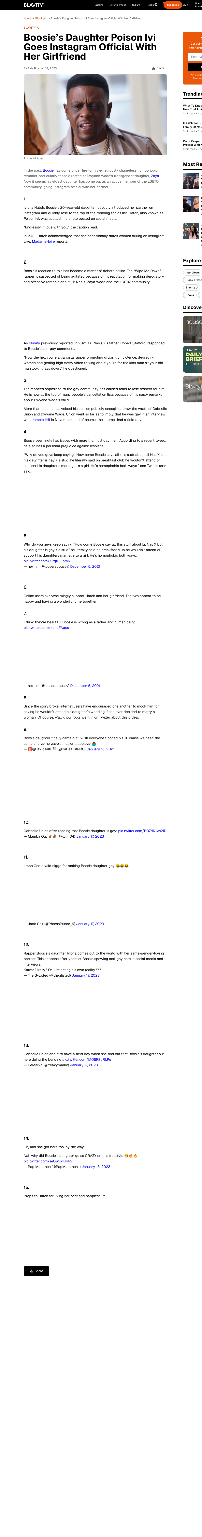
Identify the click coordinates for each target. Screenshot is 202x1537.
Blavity (34, 343)
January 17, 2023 (90, 836)
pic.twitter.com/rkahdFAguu (46, 627)
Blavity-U (41, 18)
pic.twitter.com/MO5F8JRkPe (86, 1059)
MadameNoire (43, 241)
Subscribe (173, 5)
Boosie (48, 170)
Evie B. (32, 68)
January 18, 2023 (96, 1166)
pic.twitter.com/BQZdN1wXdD (142, 831)
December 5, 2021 (85, 566)
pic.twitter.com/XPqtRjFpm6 (47, 561)
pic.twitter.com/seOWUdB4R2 (48, 1161)
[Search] (156, 5)
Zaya (155, 176)
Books (190, 295)
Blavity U (192, 287)
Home (27, 18)
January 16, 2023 (101, 749)
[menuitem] (151, 5)
